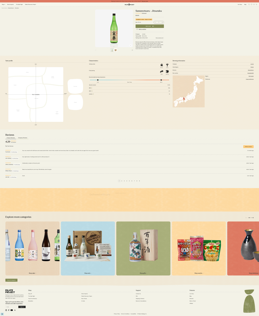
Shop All (30, 293)
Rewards (191, 298)
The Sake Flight (31, 296)
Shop (29, 290)
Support (138, 290)
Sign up (22, 307)
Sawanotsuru (251, 70)
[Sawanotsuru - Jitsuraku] (114, 28)
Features (192, 290)
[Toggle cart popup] (256, 4)
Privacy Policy (117, 313)
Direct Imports (84, 293)
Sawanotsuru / (5, 8)
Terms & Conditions (125, 313)
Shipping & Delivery (140, 298)
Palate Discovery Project (86, 296)
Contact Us (138, 293)
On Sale (83, 301)
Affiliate (191, 303)
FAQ (137, 296)
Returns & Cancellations (141, 301)
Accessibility (133, 313)
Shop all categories (11, 280)
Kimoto (252, 67)
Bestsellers (30, 301)
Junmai (252, 64)
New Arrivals (84, 298)
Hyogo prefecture (250, 79)
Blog (190, 296)
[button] (150, 13)
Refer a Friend (193, 301)
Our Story (192, 293)
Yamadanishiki (250, 73)
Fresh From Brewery (32, 298)
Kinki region (251, 76)
